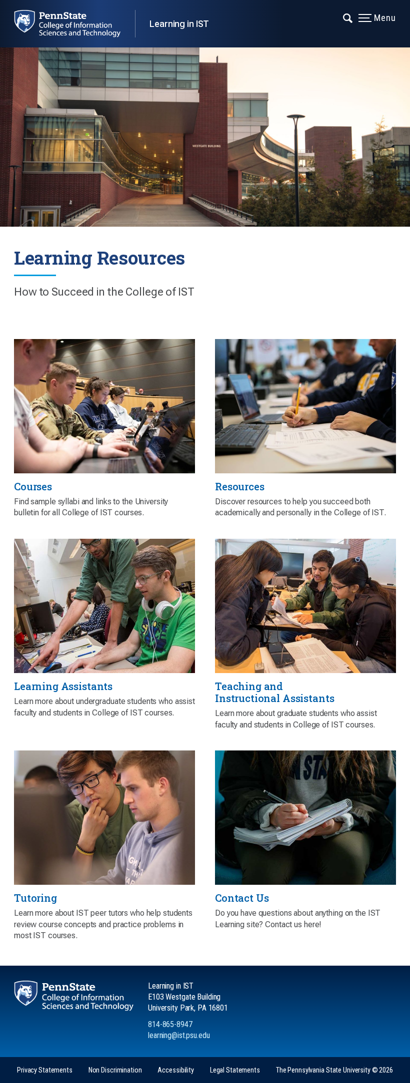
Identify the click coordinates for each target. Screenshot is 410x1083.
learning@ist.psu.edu (179, 1035)
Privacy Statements (44, 1070)
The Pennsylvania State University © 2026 (334, 1070)
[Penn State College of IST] (74, 23)
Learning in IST (179, 23)
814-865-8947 (170, 1024)
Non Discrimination (115, 1070)
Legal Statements (235, 1070)
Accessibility (176, 1070)
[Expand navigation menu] (348, 17)
